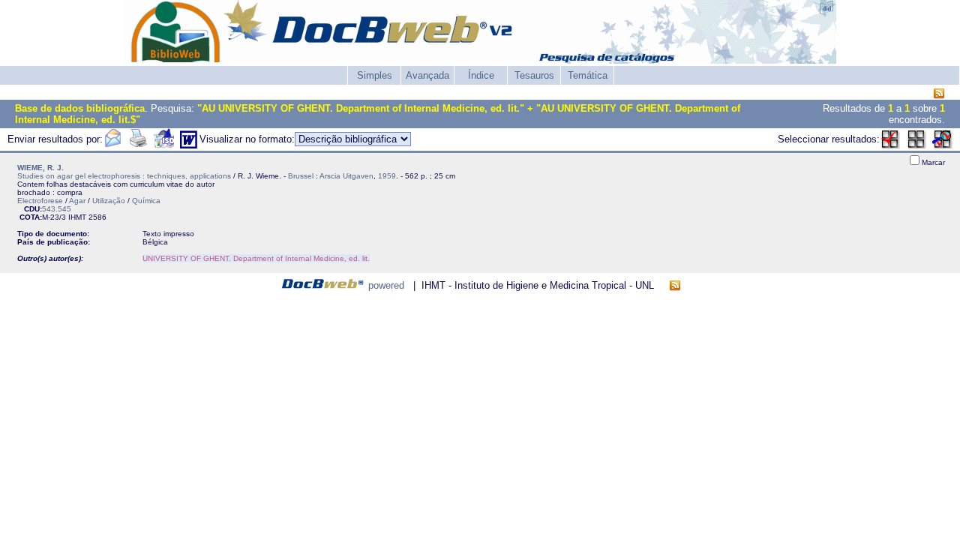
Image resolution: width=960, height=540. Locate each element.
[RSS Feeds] (939, 94)
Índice (481, 75)
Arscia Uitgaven (347, 176)
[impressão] (138, 145)
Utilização (108, 200)
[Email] (112, 145)
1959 (387, 176)
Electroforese (40, 200)
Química (146, 200)
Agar (77, 200)
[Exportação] (164, 145)
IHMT (77, 217)
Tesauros (534, 75)
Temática (588, 75)
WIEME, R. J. (40, 168)
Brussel (301, 176)
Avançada (427, 75)
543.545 (56, 209)
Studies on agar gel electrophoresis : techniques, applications (124, 176)
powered (386, 285)
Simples (374, 75)
